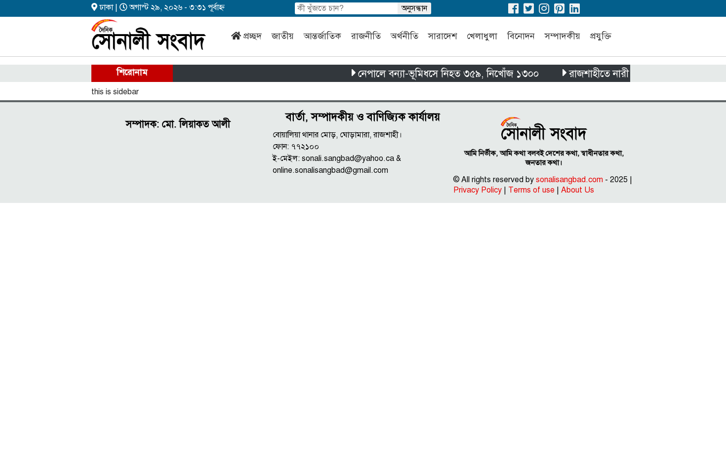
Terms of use (531, 190)
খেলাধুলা (482, 36)
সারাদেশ (442, 36)
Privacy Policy (477, 190)
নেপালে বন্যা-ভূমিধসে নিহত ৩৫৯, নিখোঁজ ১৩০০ (443, 74)
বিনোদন (521, 36)
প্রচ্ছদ (252, 36)
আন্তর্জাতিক (322, 36)
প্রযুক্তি (600, 36)
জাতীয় (283, 36)
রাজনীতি (366, 36)
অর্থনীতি (404, 36)
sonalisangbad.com (569, 180)
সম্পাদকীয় (562, 36)
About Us (577, 190)
